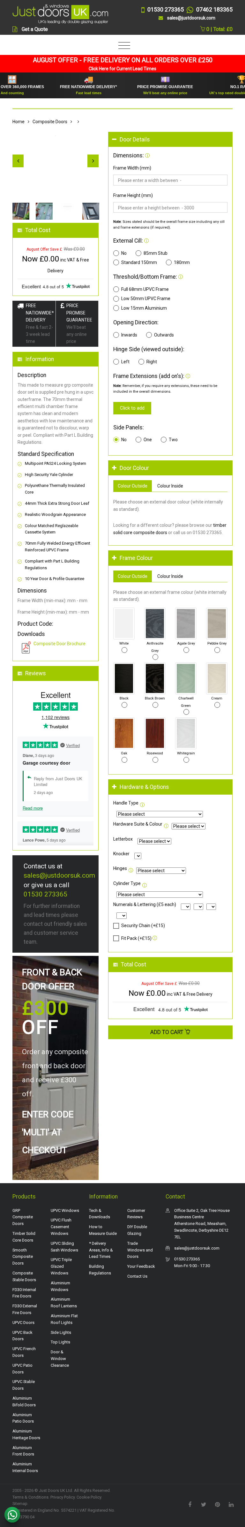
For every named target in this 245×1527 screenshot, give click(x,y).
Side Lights (61, 1332)
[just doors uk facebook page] (190, 1504)
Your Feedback (141, 1266)
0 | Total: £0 (219, 29)
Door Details (135, 139)
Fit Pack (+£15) (136, 938)
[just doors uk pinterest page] (217, 1504)
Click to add (132, 408)
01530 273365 (45, 894)
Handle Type (125, 802)
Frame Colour (136, 558)
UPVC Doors (23, 1322)
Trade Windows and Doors (140, 1250)
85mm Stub (155, 253)
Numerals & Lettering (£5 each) (144, 904)
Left (125, 361)
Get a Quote (35, 29)
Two (173, 439)
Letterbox (123, 839)
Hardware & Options (144, 787)
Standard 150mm (139, 262)
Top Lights (60, 1342)
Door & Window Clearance (60, 1358)
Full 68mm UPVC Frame (145, 289)
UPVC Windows (65, 1210)
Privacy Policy (62, 1497)
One (148, 439)
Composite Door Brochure (59, 643)
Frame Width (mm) (132, 167)
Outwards (164, 334)
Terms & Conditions (30, 1497)
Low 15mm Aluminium (144, 308)
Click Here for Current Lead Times (122, 68)
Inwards (129, 334)
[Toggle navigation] (122, 46)
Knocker (121, 853)
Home (18, 121)
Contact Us (137, 1276)
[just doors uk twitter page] (203, 1504)
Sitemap (19, 1503)
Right (151, 361)
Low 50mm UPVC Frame (145, 298)
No (124, 253)
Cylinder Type (127, 883)
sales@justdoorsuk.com (59, 875)
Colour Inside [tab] (170, 485)
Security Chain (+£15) (143, 925)
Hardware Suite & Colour (137, 824)
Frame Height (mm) (133, 195)
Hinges (120, 868)
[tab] (170, 139)
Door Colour (134, 468)
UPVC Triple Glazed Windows (61, 1266)
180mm (182, 262)
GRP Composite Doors (22, 1217)
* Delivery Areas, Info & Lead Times (101, 1250)
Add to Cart (167, 1032)
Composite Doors (50, 121)
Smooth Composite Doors (22, 1257)
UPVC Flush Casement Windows (61, 1227)
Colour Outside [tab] (132, 485)
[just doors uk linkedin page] (231, 1504)
